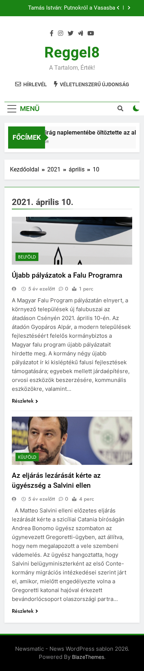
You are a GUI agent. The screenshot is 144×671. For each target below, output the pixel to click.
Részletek (23, 400)
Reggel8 (72, 52)
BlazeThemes (88, 657)
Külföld (27, 457)
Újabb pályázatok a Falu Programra (67, 275)
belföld (27, 257)
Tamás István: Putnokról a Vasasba (71, 8)
